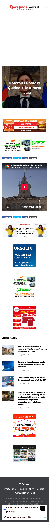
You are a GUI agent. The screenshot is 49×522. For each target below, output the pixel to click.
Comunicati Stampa (25, 492)
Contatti (41, 488)
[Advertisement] (24, 35)
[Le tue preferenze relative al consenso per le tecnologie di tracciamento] (45, 518)
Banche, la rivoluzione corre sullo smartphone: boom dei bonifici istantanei (31, 364)
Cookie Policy (27, 488)
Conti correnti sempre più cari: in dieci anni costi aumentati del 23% (32, 378)
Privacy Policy (10, 488)
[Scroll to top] (42, 508)
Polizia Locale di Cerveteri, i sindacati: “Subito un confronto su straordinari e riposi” (32, 348)
